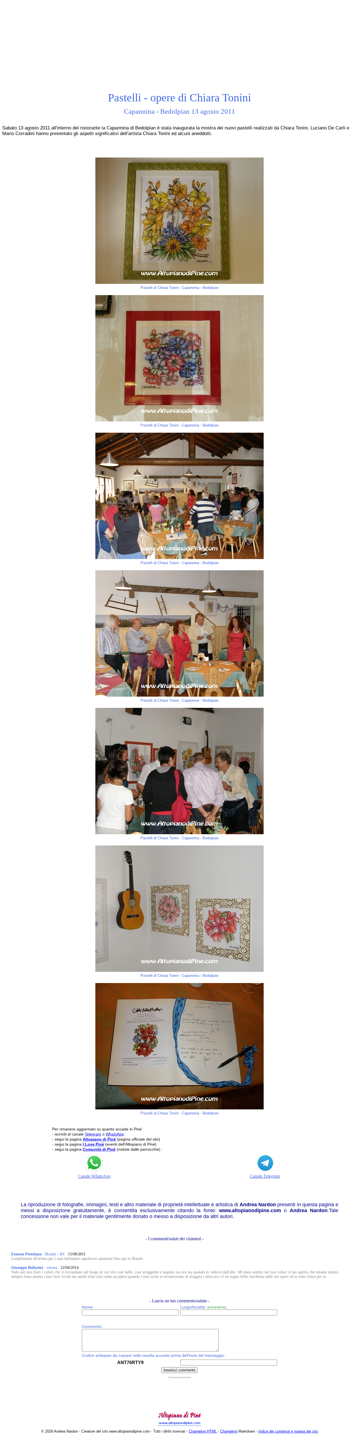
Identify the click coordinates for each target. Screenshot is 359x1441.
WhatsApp (115, 1134)
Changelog (228, 1431)
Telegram (93, 1134)
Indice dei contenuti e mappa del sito (288, 1431)
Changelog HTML (203, 1431)
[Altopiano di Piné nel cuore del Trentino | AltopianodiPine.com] (179, 1426)
